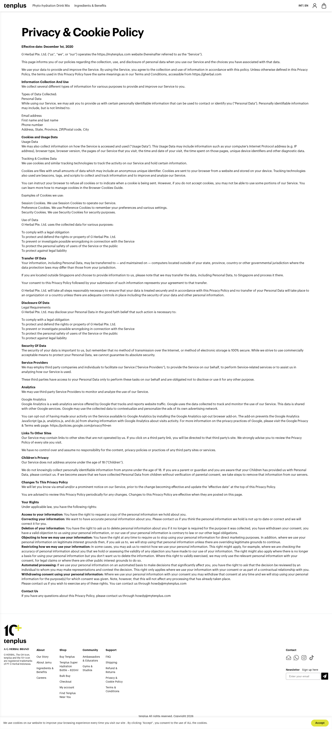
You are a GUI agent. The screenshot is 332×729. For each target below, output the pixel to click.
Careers (41, 678)
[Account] (314, 6)
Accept (320, 723)
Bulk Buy (65, 676)
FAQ (108, 657)
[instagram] (304, 657)
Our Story (42, 657)
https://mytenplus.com (114, 54)
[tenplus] (15, 6)
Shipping (111, 662)
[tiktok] (311, 657)
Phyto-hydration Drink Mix (51, 5)
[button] (324, 676)
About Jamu (44, 662)
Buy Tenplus (67, 657)
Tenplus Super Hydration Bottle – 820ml (69, 666)
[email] (288, 657)
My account (67, 687)
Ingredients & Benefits (90, 5)
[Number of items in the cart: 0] (324, 6)
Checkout (65, 681)
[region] (166, 723)
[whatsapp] (296, 657)
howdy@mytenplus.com (169, 583)
